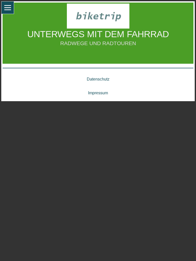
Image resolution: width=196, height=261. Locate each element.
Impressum (98, 93)
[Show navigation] (7, 7)
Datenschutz (98, 79)
